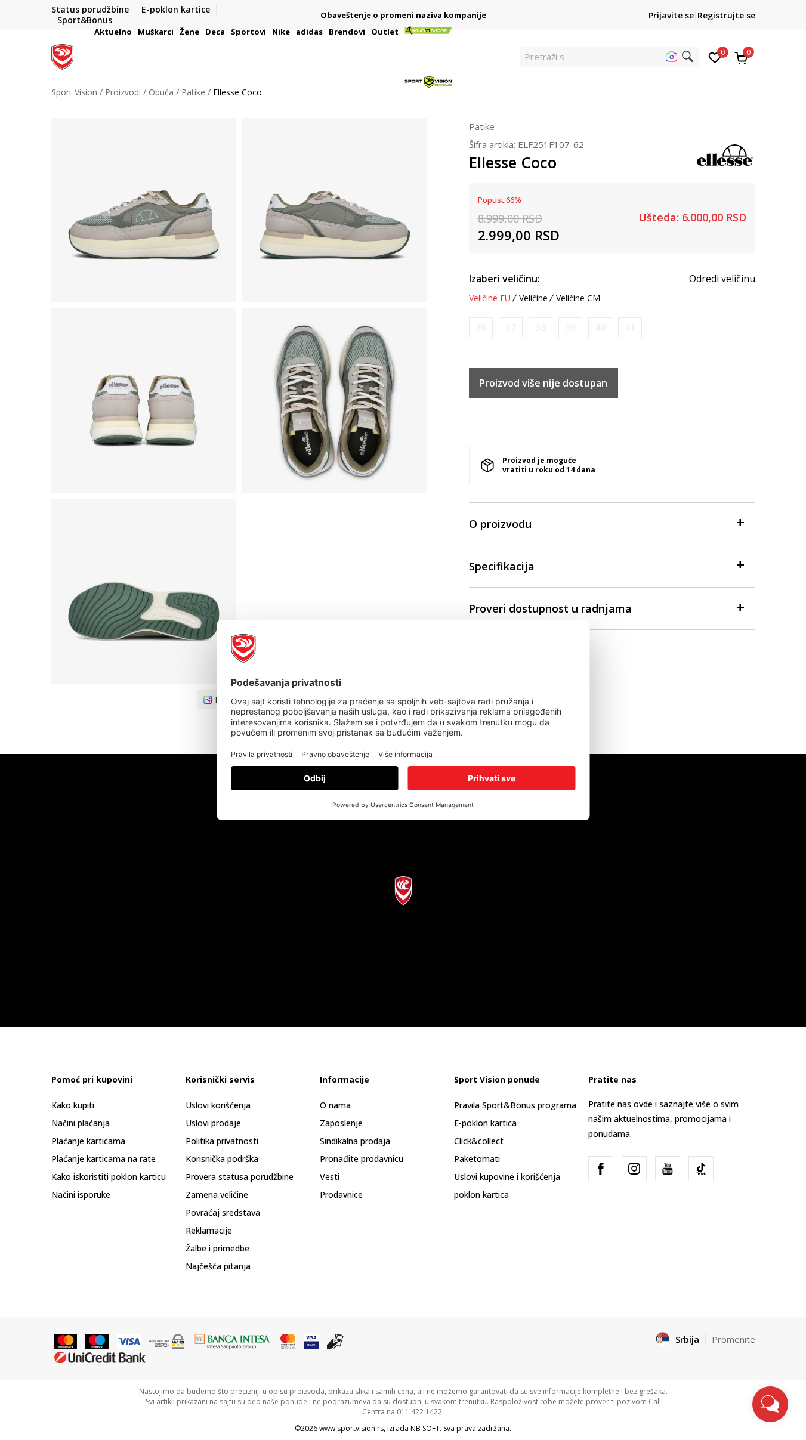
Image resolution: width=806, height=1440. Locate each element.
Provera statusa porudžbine (240, 1176)
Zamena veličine (217, 1194)
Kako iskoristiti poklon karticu (108, 1176)
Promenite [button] (733, 1339)
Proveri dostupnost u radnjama (550, 608)
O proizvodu (500, 524)
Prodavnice (341, 1194)
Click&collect (479, 1141)
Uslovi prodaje (213, 1123)
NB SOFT (425, 1428)
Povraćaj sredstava (223, 1212)
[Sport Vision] (62, 55)
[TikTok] (701, 1169)
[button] (133, 31)
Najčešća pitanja (218, 1266)
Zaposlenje (341, 1123)
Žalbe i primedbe (217, 1248)
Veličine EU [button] (490, 298)
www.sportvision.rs (351, 1428)
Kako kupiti (72, 1105)
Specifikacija (502, 566)
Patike (482, 126)
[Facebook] (601, 1169)
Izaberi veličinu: (504, 278)
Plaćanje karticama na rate (103, 1158)
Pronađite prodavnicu (361, 1158)
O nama (335, 1105)
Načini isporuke (80, 1194)
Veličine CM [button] (578, 298)
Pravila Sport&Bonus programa (515, 1105)
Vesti (329, 1176)
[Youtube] (668, 1169)
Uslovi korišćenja (218, 1105)
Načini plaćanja (80, 1123)
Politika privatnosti (222, 1141)
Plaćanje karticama (88, 1141)
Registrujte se (726, 15)
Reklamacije (209, 1230)
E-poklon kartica (485, 1123)
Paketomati (477, 1158)
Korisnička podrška (222, 1158)
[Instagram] (634, 1169)
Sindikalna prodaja (355, 1141)
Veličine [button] (533, 298)
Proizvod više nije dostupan (543, 383)
